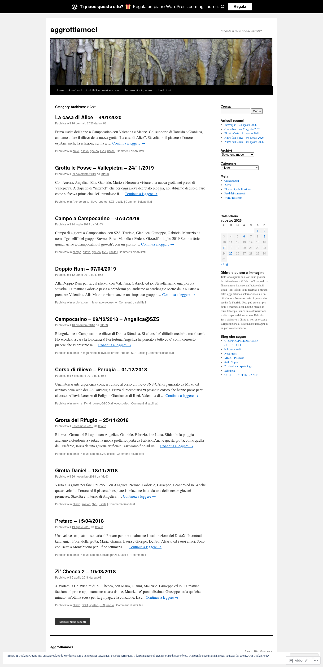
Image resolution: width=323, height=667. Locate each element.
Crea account (231, 180)
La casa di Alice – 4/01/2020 (88, 117)
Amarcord (75, 90)
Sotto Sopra (231, 362)
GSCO (105, 403)
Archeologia (80, 201)
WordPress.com (233, 197)
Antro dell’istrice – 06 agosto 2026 (244, 142)
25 (230, 253)
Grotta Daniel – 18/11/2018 (86, 470)
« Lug (224, 264)
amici (76, 151)
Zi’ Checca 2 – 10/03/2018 (85, 571)
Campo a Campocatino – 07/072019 (97, 218)
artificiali (86, 403)
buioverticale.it (232, 349)
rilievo (85, 151)
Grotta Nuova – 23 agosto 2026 (242, 129)
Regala (240, 6)
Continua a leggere (128, 142)
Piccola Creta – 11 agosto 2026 (241, 133)
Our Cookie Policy (259, 655)
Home (60, 90)
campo (77, 252)
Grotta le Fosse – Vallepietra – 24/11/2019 (104, 167)
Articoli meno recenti (72, 621)
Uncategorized (109, 555)
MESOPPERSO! (234, 358)
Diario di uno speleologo (238, 366)
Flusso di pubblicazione (237, 189)
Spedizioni (164, 90)
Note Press (230, 353)
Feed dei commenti (234, 193)
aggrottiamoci (73, 29)
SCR (85, 605)
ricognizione (89, 353)
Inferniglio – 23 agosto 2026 (240, 125)
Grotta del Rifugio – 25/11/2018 (92, 419)
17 (224, 248)
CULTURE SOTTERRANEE (241, 375)
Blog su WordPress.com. (259, 651)
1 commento (138, 555)
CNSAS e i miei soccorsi (103, 90)
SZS (103, 151)
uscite (111, 151)
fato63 (102, 123)
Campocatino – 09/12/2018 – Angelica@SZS (107, 318)
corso (96, 403)
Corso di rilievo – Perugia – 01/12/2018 (101, 369)
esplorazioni (80, 302)
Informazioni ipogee (138, 90)
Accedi (228, 185)
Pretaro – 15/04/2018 (79, 520)
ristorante (113, 353)
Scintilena (229, 370)
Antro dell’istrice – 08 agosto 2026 (244, 137)
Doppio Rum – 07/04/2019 (85, 268)
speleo (94, 151)
